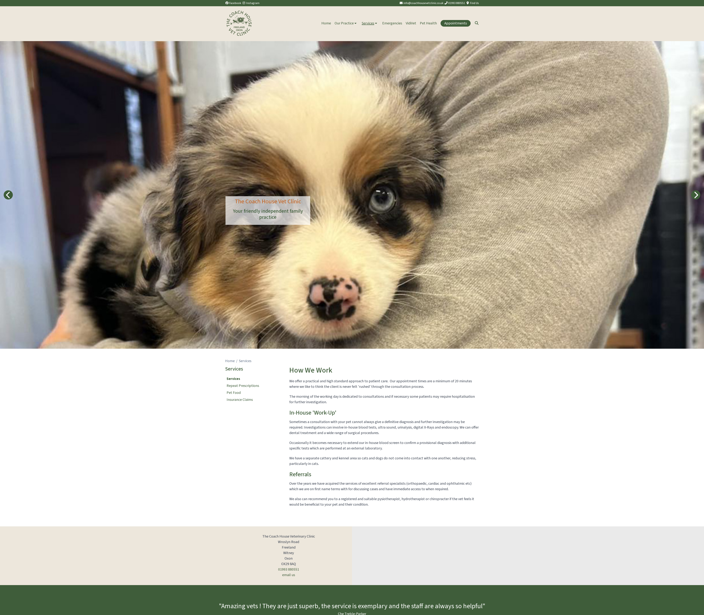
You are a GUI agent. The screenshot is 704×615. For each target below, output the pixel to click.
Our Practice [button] (344, 23)
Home (326, 23)
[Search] (476, 23)
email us (288, 575)
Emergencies (392, 23)
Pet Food (234, 392)
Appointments (455, 23)
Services (233, 378)
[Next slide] (695, 194)
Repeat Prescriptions (243, 385)
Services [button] (368, 23)
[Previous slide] (8, 194)
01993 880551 (288, 569)
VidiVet (411, 23)
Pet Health (428, 23)
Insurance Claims (240, 399)
